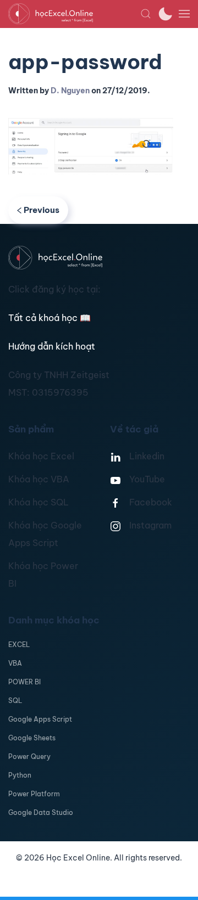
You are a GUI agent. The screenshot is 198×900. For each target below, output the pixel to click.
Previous (41, 210)
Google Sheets (32, 738)
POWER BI (24, 682)
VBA (15, 663)
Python (19, 775)
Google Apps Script (40, 719)
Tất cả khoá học (49, 317)
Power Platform (34, 794)
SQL (15, 700)
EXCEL (19, 644)
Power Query (29, 756)
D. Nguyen (70, 90)
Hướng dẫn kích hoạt (51, 346)
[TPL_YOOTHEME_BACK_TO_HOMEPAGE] (74, 13)
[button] (145, 13)
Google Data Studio (40, 812)
